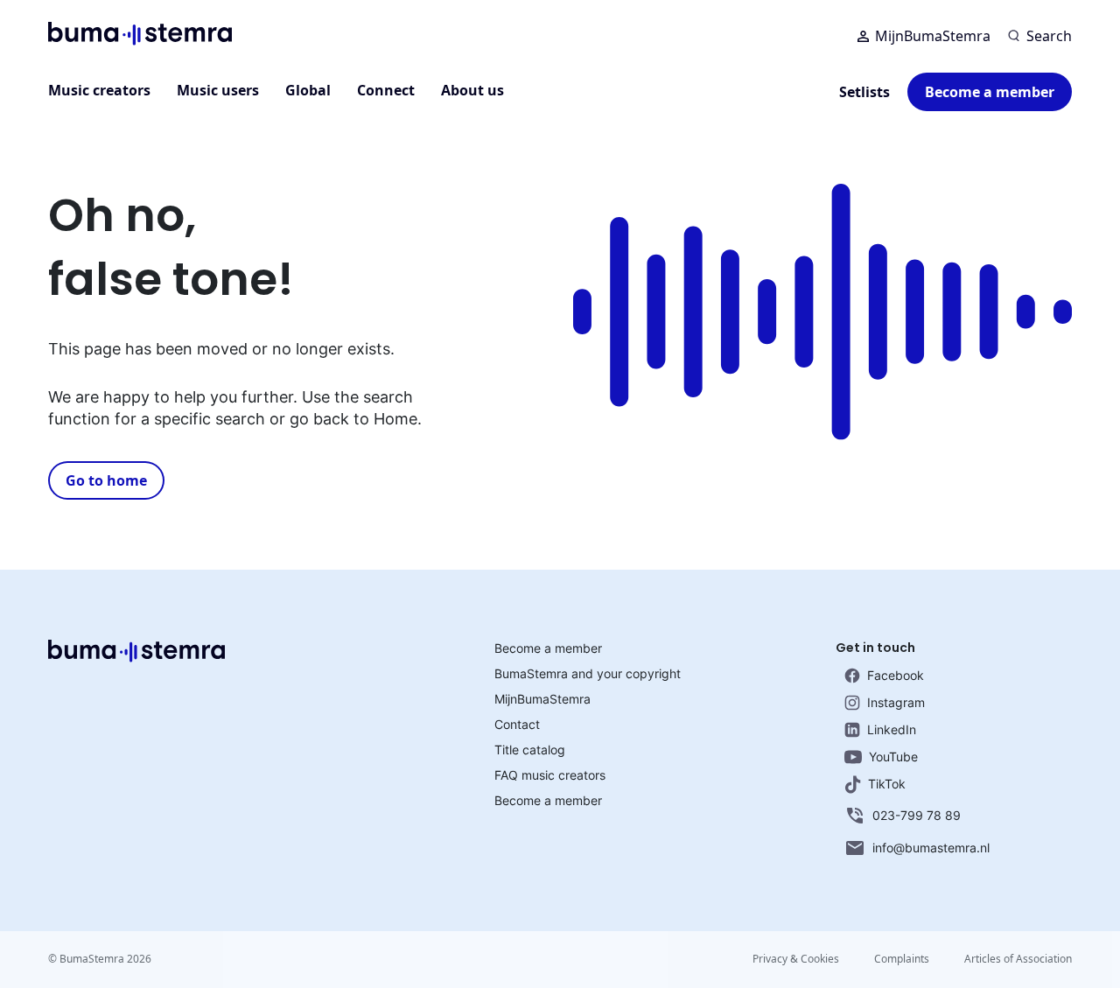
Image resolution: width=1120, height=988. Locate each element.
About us (472, 90)
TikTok (887, 783)
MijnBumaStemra (932, 36)
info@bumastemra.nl (931, 847)
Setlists (864, 92)
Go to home (106, 480)
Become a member (989, 92)
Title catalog (529, 749)
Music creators (99, 90)
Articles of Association (1018, 958)
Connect (386, 90)
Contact (517, 724)
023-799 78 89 (916, 815)
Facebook (895, 675)
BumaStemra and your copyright (587, 673)
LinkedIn (891, 729)
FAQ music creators (550, 774)
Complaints (901, 958)
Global (308, 90)
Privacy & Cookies (795, 958)
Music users (218, 90)
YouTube (893, 756)
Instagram (896, 702)
